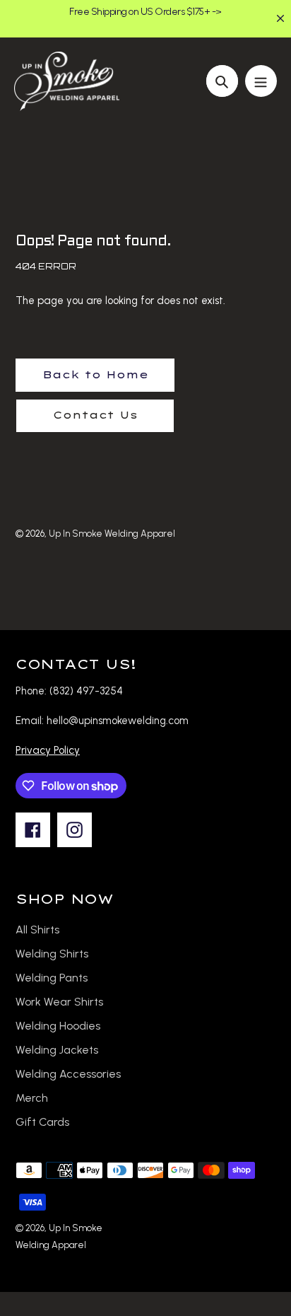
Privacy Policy (48, 750)
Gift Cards (42, 1122)
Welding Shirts (52, 953)
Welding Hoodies (58, 1025)
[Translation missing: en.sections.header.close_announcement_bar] (280, 18)
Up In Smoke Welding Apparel (112, 533)
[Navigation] (261, 81)
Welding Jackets (57, 1049)
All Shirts (37, 929)
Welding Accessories (68, 1074)
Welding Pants (52, 977)
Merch (32, 1098)
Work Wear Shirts (59, 1001)
